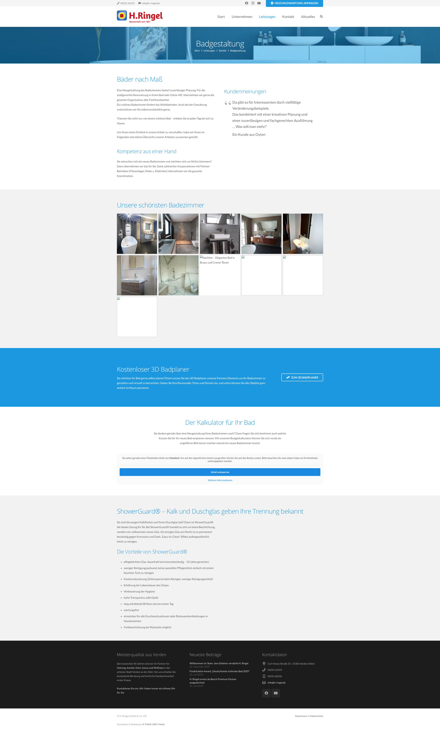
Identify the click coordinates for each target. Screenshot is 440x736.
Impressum (301, 715)
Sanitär (223, 50)
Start (197, 50)
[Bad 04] (261, 234)
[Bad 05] (303, 234)
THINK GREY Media (155, 724)
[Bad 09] (261, 275)
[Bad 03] (220, 234)
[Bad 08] (220, 275)
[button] (278, 16)
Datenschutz (316, 715)
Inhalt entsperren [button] (220, 472)
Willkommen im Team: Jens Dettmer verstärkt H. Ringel (219, 663)
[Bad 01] (137, 234)
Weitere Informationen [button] (220, 480)
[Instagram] (253, 3)
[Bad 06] (137, 275)
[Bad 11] (137, 317)
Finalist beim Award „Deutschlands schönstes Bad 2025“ (220, 671)
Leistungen (209, 50)
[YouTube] (259, 3)
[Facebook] (247, 3)
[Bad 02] (178, 234)
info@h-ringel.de (276, 682)
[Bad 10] (303, 275)
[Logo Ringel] (140, 16)
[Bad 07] (178, 275)
